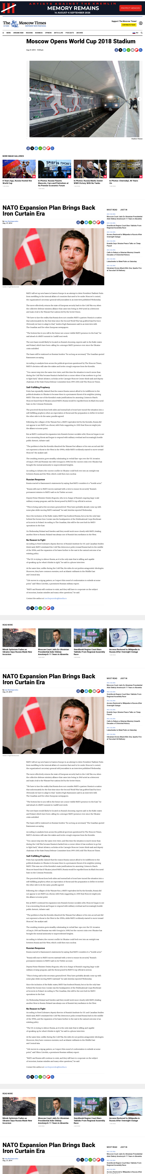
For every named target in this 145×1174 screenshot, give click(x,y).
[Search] (141, 33)
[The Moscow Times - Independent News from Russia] (24, 23)
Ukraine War (18, 33)
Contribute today (128, 25)
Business (39, 33)
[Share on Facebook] (116, 50)
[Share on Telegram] (124, 50)
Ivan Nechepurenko (11, 221)
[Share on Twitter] (120, 50)
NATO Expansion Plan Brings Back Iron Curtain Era (49, 210)
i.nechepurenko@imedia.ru (55, 598)
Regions (29, 33)
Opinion (48, 33)
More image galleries (13, 156)
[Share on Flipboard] (136, 50)
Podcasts (70, 33)
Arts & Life (58, 33)
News (8, 33)
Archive (79, 33)
